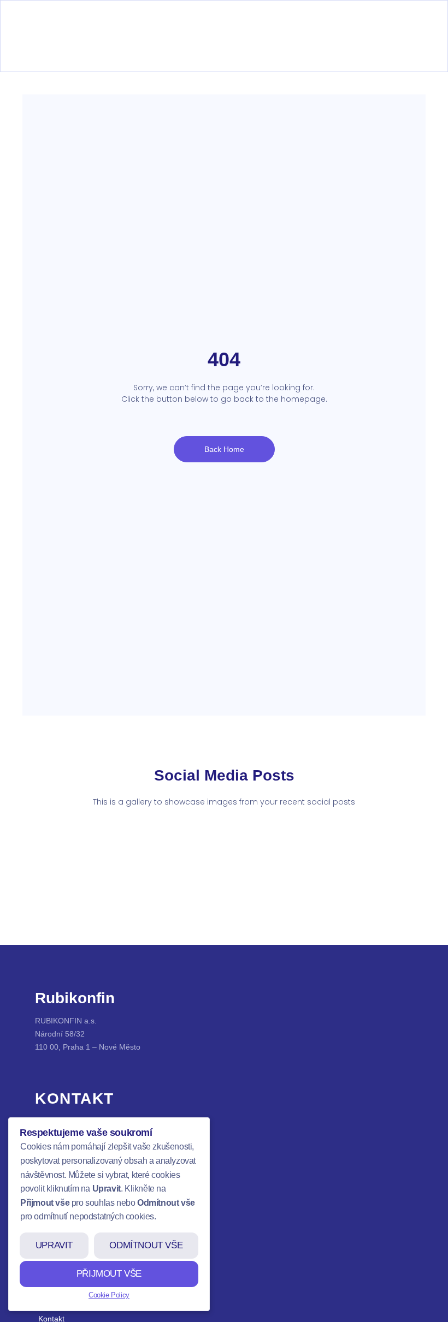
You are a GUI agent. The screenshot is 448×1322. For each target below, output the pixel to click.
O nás (48, 1220)
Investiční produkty (70, 1259)
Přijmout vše (109, 1274)
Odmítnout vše (145, 1245)
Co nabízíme (60, 1240)
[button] (37, 54)
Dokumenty (58, 1279)
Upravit (54, 1245)
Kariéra (50, 1299)
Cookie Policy (109, 1295)
